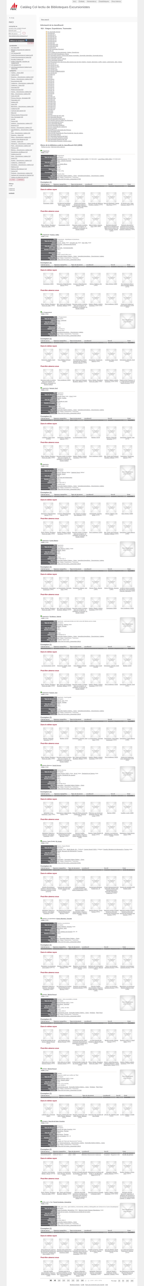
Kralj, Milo (85, 243)
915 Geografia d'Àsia (54, 131)
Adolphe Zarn (115, 1114)
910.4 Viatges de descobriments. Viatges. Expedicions (63, 52)
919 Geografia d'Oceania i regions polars (59, 141)
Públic (43, 152)
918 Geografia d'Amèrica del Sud (57, 139)
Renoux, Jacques (114, 588)
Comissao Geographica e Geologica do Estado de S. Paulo (80, 1043)
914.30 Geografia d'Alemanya (56, 119)
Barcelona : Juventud (63, 1004)
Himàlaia (92, 1012)
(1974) (64, 225)
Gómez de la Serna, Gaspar (96, 1250)
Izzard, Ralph (83, 1063)
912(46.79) (51, 90)
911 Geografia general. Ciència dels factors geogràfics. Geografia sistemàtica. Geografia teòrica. (75, 55)
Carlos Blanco (131, 532)
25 (119, 1281)
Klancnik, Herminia (112, 438)
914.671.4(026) (52, 128)
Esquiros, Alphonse (125, 229)
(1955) (111, 304)
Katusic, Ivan (131, 437)
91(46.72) (51, 51)
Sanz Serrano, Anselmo (64, 1173)
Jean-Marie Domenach (49, 588)
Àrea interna (116, 1)
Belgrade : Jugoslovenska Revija (66, 244)
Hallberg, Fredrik (129, 1114)
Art (58, 938)
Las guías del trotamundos (64, 477)
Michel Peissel (52, 994)
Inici (74, 1)
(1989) (111, 284)
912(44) (50, 77)
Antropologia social (62, 1012)
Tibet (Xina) (99, 1012)
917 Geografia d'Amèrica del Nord (57, 136)
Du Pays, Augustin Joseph (111, 228)
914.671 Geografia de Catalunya (57, 127)
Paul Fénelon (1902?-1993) (80, 159)
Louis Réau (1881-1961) (105, 159)
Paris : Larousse (61, 320)
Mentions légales (75, 1284)
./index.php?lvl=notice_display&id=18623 (69, 1016)
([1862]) (80, 227)
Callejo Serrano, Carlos (80, 967)
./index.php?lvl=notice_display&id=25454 (69, 788)
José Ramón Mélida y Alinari (48, 1172)
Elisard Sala (66, 888)
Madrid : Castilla (61, 398)
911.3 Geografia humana (55, 57)
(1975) (80, 437)
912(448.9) (51, 79)
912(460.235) (52, 104)
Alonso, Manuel (61, 472)
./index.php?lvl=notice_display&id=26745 (69, 1225)
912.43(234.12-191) (53, 66)
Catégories (13, 71)
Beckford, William (62, 305)
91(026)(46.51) (52, 38)
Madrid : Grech (61, 474)
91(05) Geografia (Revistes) (56, 49)
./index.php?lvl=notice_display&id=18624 (69, 1146)
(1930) (64, 1251)
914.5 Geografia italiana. (55, 123)
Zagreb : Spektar (62, 702)
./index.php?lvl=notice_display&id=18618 (69, 714)
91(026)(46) (51, 43)
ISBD (47, 152)
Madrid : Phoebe (62, 626)
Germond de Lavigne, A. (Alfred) (127, 1197)
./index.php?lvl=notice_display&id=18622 (69, 942)
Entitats (81, 1)
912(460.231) (52, 101)
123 (78, 1280)
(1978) (95, 437)
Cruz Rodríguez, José (47, 813)
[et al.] (71, 396)
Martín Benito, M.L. (72, 849)
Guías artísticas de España (64, 931)
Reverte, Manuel (78, 363)
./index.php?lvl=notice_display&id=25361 (69, 863)
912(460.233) (52, 103)
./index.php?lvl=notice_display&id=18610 (69, 259)
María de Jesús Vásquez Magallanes (89, 1210)
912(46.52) (51, 87)
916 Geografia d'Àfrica (54, 134)
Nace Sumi (114, 360)
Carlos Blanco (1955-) (63, 548)
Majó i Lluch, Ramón (64, 205)
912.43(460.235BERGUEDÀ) (56, 71)
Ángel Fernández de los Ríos (111, 1250)
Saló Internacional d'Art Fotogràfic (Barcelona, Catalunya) (111, 891)
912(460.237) (52, 106)
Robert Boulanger (62, 159)
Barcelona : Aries (62, 928)
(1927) (48, 1115)
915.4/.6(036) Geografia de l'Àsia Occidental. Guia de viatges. (65, 133)
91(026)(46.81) (52, 41)
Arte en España (61, 1136)
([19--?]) (95, 887)
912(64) (50, 114)
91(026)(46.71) (52, 40)
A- (10, 17)
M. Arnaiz (59, 841)
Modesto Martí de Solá (127, 988)
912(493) (50, 112)
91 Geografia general (54, 32)
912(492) (50, 111)
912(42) (50, 76)
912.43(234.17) (52, 68)
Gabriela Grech (75, 472)
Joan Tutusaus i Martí (127, 204)
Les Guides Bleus (62, 164)
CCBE (82, 1284)
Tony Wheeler (78, 515)
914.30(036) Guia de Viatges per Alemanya (60, 120)
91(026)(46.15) (52, 36)
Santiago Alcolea (109, 967)
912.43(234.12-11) (53, 65)
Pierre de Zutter (46, 226)
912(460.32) (51, 109)
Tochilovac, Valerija (55, 616)
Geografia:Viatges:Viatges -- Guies (67, 175)
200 (132, 1281)
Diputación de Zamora (88, 773)
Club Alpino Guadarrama (79, 889)
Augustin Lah (73, 243)
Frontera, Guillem (94, 205)
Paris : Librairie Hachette (64, 160)
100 (127, 1281)
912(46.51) (51, 85)
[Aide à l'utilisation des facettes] (26, 40)
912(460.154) (52, 98)
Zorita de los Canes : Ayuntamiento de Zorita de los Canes (73, 1212)
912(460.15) (51, 96)
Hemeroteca (91, 1)
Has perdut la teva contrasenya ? (18, 36)
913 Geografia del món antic (56, 115)
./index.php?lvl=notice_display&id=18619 (69, 564)
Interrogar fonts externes (58, 147)
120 (64, 1280)
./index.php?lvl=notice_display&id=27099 (69, 179)
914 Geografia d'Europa (55, 117)
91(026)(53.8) (52, 47)
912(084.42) (51, 74)
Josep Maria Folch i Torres (111, 1064)
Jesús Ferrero (56, 765)
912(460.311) (52, 108)
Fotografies (60, 785)
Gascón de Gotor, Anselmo (57, 1121)
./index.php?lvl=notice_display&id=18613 (69, 335)
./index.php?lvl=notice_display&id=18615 (69, 413)
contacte (11, 193)
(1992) (111, 813)
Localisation (13, 45)
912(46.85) (51, 93)
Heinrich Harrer (46, 1063)
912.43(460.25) (52, 73)
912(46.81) (51, 92)
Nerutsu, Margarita (125, 591)
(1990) (48, 284)
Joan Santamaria (125, 305)
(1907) (95, 1193)
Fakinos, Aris (98, 284)
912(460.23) (51, 100)
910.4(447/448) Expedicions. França (58, 54)
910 (58, 177)
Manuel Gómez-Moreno (111, 1172)
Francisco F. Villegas (127, 1251)
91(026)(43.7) (52, 35)
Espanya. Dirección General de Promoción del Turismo (111, 913)
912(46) (50, 95)
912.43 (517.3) (52, 63)
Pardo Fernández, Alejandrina (62, 1202)
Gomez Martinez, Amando (111, 834)
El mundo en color (62, 401)
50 (123, 1281)
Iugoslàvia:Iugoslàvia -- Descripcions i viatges (91, 175)
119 (59, 1280)
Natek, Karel (51, 360)
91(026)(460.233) (53, 44)
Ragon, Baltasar (66, 1116)
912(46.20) (51, 82)
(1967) (64, 360)
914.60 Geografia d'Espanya (56, 125)
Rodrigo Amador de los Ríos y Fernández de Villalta (80, 1274)
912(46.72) (51, 89)
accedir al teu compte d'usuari (17, 28)
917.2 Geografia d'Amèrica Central (58, 138)
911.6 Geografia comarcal (55, 60)
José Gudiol (45, 967)
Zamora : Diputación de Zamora (66, 775)
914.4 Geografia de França (55, 122)
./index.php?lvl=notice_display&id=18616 (69, 641)
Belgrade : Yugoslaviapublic (65, 248)
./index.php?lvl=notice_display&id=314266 (69, 1090)
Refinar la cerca (45, 147)
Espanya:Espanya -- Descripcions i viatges (72, 1143)
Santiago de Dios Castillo (49, 1253)
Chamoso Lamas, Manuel (95, 967)
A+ (13, 18)
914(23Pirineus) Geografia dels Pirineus (59, 130)
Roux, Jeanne (98, 588)
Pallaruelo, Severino (80, 814)
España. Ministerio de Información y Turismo (116, 849)
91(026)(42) (51, 33)
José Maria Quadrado (48, 835)
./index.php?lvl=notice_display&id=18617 (69, 489)
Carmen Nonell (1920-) (90, 849)
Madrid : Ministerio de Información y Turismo (69, 851)
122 (73, 1280)
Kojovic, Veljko (54, 235)
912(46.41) (51, 84)
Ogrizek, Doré (131, 360)
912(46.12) (51, 81)
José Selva (84, 1173)
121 (68, 1280)
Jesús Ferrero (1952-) (63, 773)
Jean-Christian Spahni (127, 285)
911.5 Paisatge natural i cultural (57, 58)
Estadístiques (104, 1)
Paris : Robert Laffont (63, 1080)
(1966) (48, 203)
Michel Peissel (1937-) (63, 1002)
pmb (106, 1284)
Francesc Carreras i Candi (48, 890)
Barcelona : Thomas (63, 1131)
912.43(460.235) (53, 70)
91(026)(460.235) (53, 46)
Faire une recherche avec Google (94, 1284)
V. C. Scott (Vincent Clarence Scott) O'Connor (127, 381)
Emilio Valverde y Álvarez (80, 836)
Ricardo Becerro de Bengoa (64, 835)
